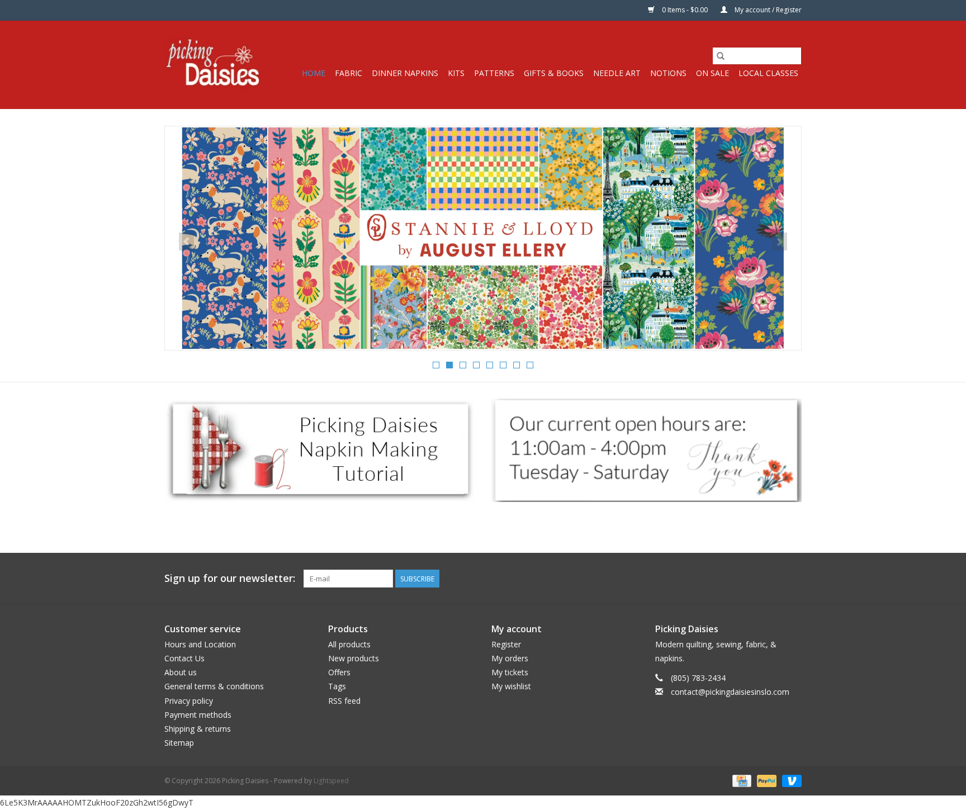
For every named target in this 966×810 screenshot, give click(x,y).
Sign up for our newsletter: (229, 578)
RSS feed (344, 700)
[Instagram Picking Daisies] (793, 579)
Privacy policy (188, 700)
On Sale (712, 73)
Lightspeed (331, 780)
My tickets (509, 672)
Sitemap (179, 742)
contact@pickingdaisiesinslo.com (730, 691)
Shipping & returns (197, 728)
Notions (668, 73)
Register (506, 644)
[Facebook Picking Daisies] (752, 579)
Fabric (348, 73)
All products (349, 644)
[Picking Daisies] (213, 64)
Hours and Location (200, 644)
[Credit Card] (740, 780)
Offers (339, 672)
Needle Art (617, 73)
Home (313, 73)
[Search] (720, 56)
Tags (337, 686)
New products (353, 658)
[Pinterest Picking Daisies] (773, 579)
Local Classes (768, 73)
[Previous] (186, 241)
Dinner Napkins (405, 73)
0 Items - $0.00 (684, 10)
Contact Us (184, 658)
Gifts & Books (554, 73)
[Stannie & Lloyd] (483, 238)
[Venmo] (790, 780)
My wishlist (511, 686)
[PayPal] (765, 780)
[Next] (779, 241)
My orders (509, 658)
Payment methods (197, 714)
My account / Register (767, 10)
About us (180, 672)
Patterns (494, 73)
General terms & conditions (214, 686)
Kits (456, 73)
